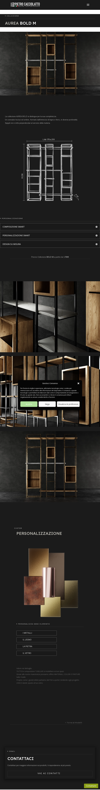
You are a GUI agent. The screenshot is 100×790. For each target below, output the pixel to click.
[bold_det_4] (50, 351)
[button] (78, 383)
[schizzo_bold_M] (50, 205)
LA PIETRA (27, 646)
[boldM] (50, 501)
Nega (47, 404)
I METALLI (27, 633)
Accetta (29, 404)
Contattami (91, 785)
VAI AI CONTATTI (49, 773)
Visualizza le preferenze (68, 404)
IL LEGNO (27, 639)
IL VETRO (27, 653)
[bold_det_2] (50, 426)
